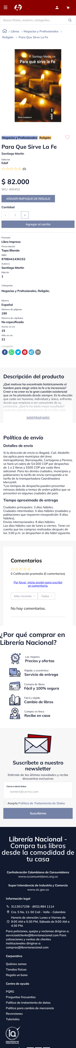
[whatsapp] (11, 352)
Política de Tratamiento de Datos (41, 803)
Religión (7, 37)
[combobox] (38, 20)
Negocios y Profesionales (41, 31)
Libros (15, 31)
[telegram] (31, 352)
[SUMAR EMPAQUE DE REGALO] (28, 198)
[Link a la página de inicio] (4, 31)
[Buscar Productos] (70, 20)
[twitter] (18, 352)
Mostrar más (38, 418)
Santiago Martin (12, 153)
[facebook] (5, 352)
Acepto (36, 803)
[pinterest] (25, 352)
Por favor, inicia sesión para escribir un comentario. (38, 583)
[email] (38, 352)
